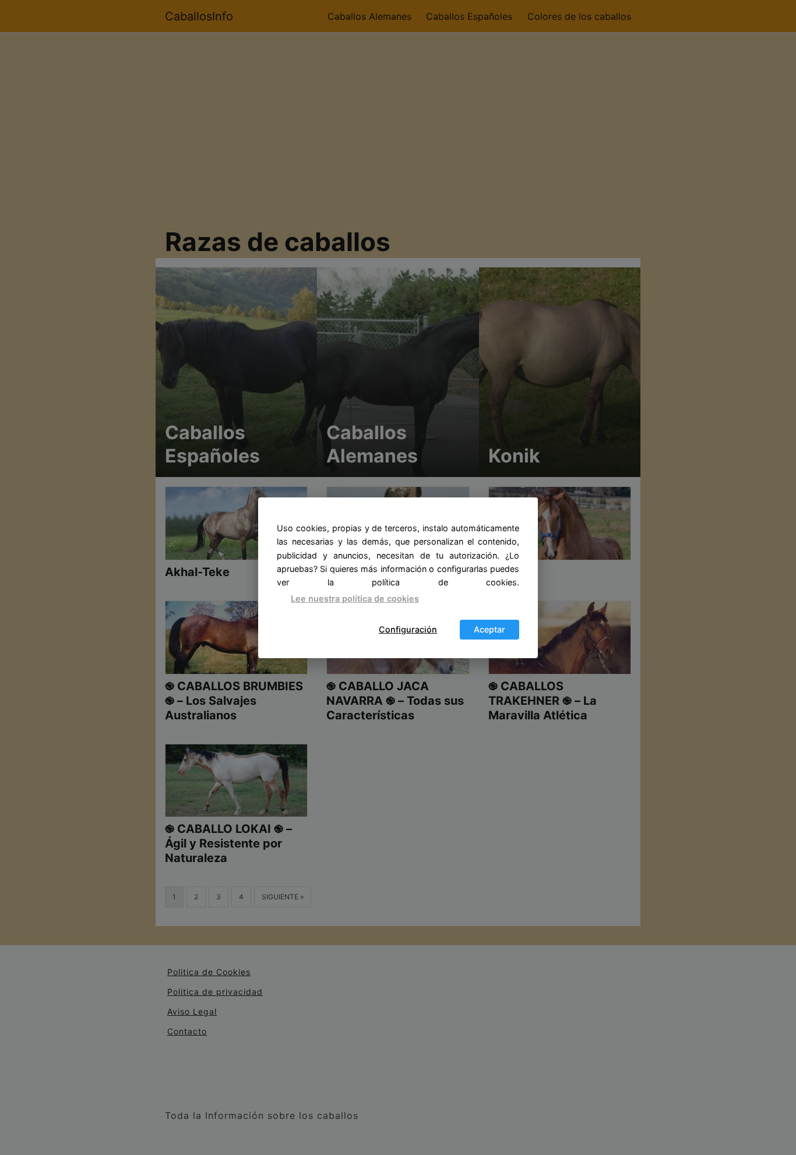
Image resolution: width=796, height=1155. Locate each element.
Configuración (408, 629)
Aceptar (489, 629)
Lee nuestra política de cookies (355, 598)
